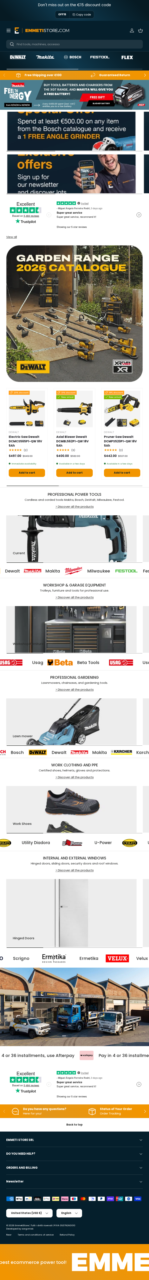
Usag (76, 662)
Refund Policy (67, 1234)
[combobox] (74, 44)
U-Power (21, 842)
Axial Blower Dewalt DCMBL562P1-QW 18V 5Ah (72, 441)
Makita (13, 571)
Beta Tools (16, 662)
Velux (79, 958)
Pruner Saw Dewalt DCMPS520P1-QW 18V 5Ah (120, 441)
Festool (111, 571)
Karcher (76, 752)
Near (8, 1234)
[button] (140, 30)
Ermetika (26, 958)
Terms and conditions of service (36, 1234)
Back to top (74, 1125)
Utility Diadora (80, 842)
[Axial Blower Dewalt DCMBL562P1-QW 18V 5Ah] (74, 409)
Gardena (127, 752)
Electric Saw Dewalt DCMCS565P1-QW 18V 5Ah (25, 441)
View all (11, 237)
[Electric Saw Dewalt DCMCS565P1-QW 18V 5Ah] (27, 409)
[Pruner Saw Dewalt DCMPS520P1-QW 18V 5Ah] (122, 409)
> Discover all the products (74, 507)
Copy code (83, 15)
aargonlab (27, 1228)
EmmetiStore (22, 1225)
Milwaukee (59, 571)
